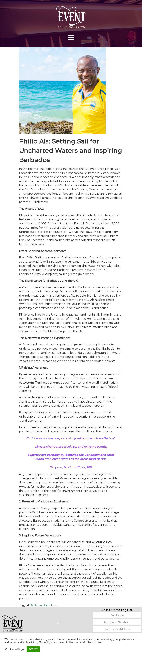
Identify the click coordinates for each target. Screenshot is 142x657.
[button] (71, 37)
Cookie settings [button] (14, 649)
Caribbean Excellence (44, 605)
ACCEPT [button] (33, 649)
